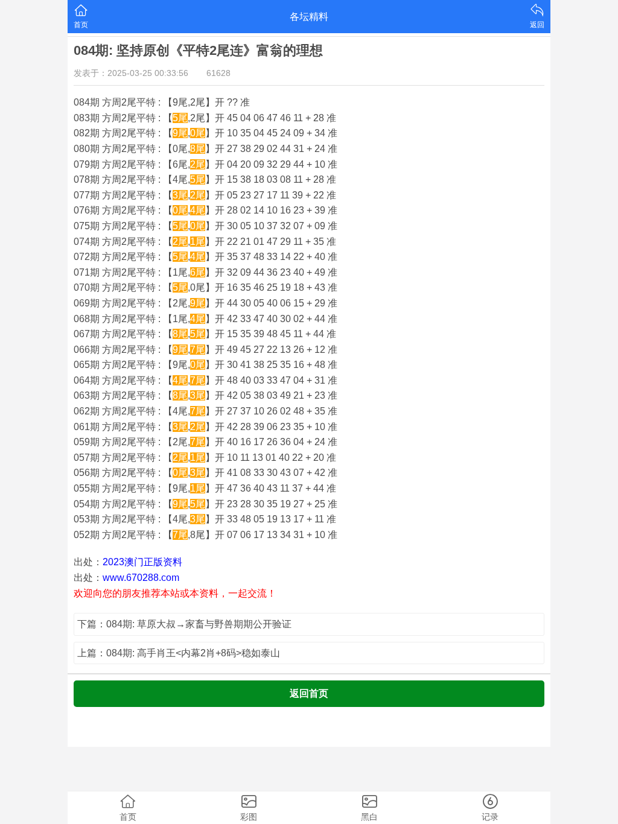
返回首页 (309, 693)
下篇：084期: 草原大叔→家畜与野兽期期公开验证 (184, 624)
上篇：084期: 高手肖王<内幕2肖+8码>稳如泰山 (178, 653)
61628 (218, 73)
